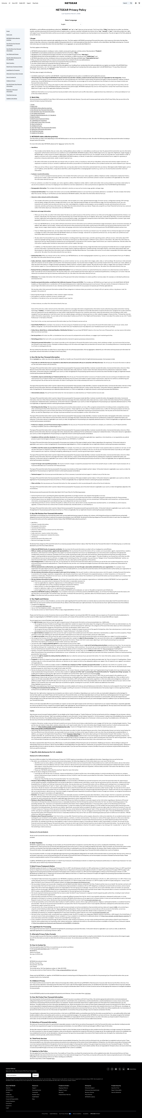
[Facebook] (108, 1069)
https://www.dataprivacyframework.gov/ (78, 882)
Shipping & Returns (63, 1088)
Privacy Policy (45, 1113)
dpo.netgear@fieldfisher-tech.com (67, 970)
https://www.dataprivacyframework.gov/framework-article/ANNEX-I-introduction (56, 923)
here (90, 810)
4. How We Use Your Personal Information (41, 110)
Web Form (42, 604)
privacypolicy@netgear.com (43, 606)
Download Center (36, 1090)
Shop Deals (35, 3)
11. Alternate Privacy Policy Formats (40, 122)
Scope (32, 104)
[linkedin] (123, 1069)
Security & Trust (115, 1088)
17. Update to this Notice (36, 133)
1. (30, 104)
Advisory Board (10, 1096)
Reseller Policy (36, 1094)
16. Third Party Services (36, 131)
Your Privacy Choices (63, 1113)
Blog (33, 1099)
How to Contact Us (108, 648)
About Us (61, 144)
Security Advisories (116, 1092)
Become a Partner (89, 1092)
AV (9, 3)
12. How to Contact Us (36, 124)
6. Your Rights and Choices (37, 113)
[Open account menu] (136, 3)
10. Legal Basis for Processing (38, 120)
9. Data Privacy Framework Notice (39, 118)
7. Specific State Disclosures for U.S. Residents (43, 115)
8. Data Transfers (35, 117)
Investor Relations (10, 1101)
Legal (7, 1108)
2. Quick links (33, 106)
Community (35, 1092)
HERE (118, 647)
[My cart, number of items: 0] (139, 3)
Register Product (63, 1090)
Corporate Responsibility (12, 1099)
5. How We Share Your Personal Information (42, 111)
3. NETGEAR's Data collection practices (41, 108)
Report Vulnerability (116, 1090)
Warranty (61, 1092)
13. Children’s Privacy (36, 126)
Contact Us (8, 1105)
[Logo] (71, 3)
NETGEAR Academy (90, 1096)
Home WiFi (15, 3)
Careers (8, 1092)
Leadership (9, 1094)
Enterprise (4, 3)
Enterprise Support (90, 1088)
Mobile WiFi (22, 3)
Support (29, 3)
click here (87, 993)
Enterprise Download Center (92, 1090)
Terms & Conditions (77, 1113)
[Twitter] (119, 1069)
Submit (35, 1075)
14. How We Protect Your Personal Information (43, 127)
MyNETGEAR (35, 1096)
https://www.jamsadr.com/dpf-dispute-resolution (115, 916)
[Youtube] (116, 1069)
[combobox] (127, 3)
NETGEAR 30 (9, 1090)
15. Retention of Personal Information (40, 129)
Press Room (9, 1103)
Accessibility (85, 1113)
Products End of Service (65, 1094)
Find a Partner (88, 1094)
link (93, 789)
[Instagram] (112, 1069)
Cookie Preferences (53, 1113)
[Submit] (131, 3)
